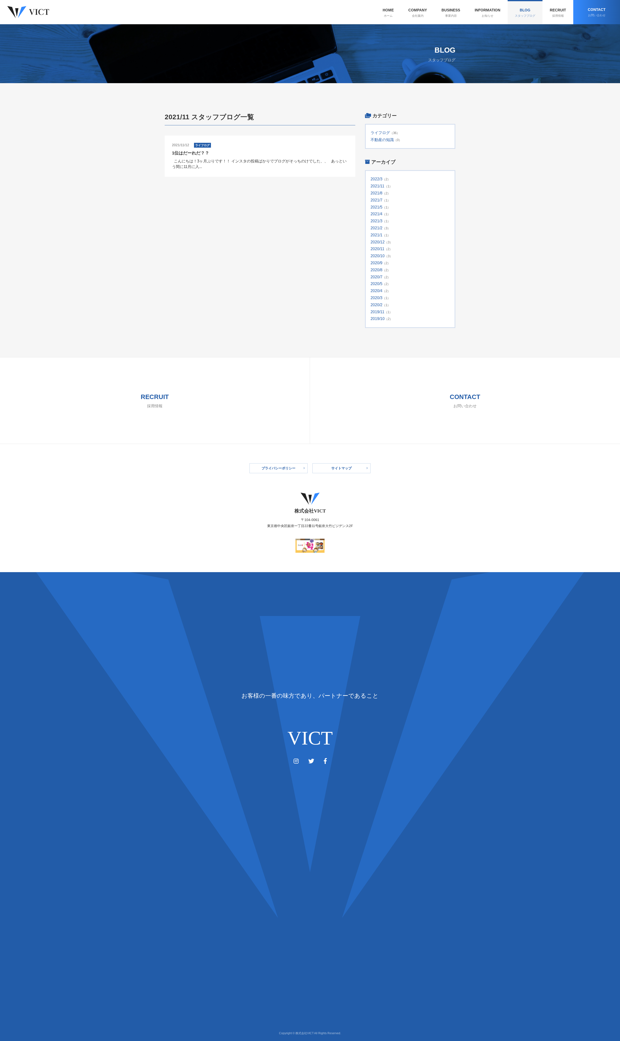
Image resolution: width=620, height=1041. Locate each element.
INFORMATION (487, 12)
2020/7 (376, 277)
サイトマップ (341, 468)
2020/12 (378, 242)
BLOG (525, 12)
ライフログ (380, 133)
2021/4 (376, 214)
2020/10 (378, 256)
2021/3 (376, 221)
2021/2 (376, 228)
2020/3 (376, 298)
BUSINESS (451, 12)
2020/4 (376, 291)
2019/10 (378, 319)
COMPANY (417, 12)
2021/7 (376, 200)
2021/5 (376, 207)
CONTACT (596, 12)
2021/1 (376, 235)
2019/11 (377, 312)
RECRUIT (558, 12)
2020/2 (376, 305)
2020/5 (376, 284)
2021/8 (376, 193)
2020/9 (376, 263)
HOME (388, 12)
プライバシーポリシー (278, 468)
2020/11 (377, 249)
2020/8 (376, 270)
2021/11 (377, 186)
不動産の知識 (382, 140)
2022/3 (376, 179)
